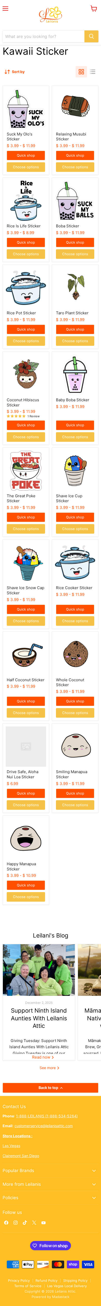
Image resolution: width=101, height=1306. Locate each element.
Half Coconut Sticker (26, 679)
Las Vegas (11, 1145)
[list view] (92, 71)
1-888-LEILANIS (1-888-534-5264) (47, 1116)
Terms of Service (27, 1286)
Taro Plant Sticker (72, 312)
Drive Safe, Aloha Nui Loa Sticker (22, 774)
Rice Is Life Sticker (24, 225)
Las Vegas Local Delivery (67, 1286)
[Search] (91, 36)
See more (48, 1067)
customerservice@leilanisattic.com (44, 1126)
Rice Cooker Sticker (74, 587)
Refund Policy (46, 1280)
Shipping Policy (75, 1280)
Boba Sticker (67, 225)
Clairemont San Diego (21, 1155)
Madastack (60, 1297)
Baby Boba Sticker (72, 399)
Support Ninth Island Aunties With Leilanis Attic (39, 1018)
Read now (41, 1057)
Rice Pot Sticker (21, 312)
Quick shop (26, 155)
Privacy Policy (19, 1280)
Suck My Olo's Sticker (19, 137)
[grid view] (81, 71)
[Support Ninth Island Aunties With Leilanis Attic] (39, 970)
